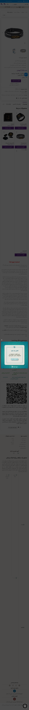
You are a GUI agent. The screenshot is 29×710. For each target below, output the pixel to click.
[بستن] (1, 340)
